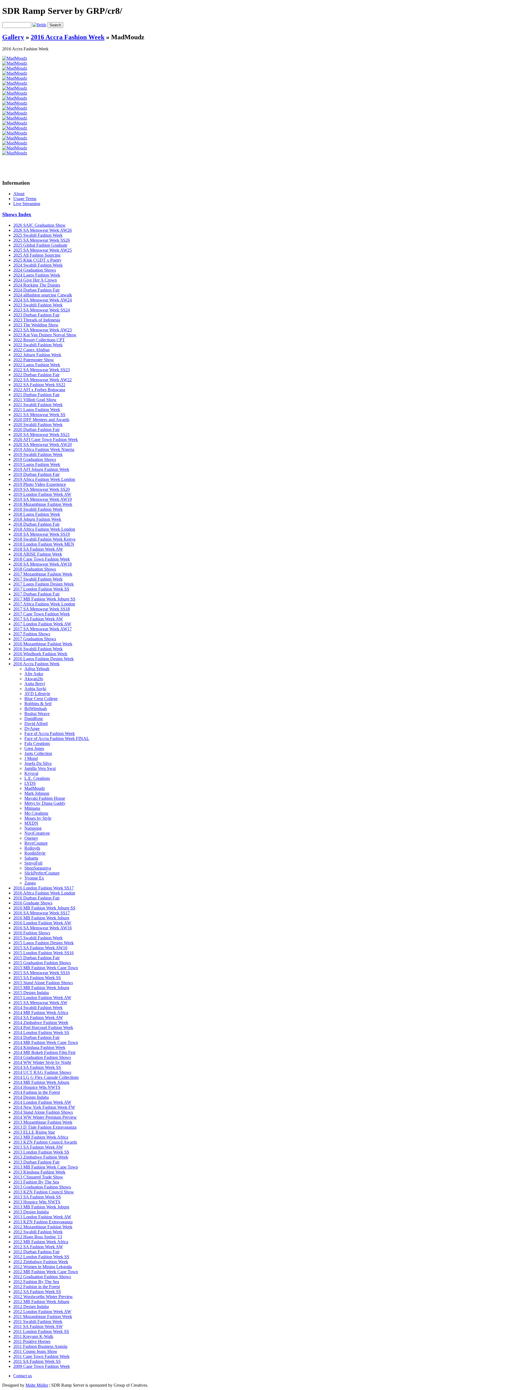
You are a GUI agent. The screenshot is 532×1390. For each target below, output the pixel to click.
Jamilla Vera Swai (40, 768)
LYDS (30, 783)
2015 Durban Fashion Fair (36, 957)
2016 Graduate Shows (32, 903)
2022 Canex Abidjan (31, 349)
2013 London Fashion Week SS (41, 1152)
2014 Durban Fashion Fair (36, 1037)
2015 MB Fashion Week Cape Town (45, 967)
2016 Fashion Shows (31, 932)
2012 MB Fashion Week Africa (40, 1241)
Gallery (13, 37)
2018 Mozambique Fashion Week (42, 504)
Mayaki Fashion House (44, 798)
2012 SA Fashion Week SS (37, 1291)
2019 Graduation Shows (34, 459)
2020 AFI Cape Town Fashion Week (45, 439)
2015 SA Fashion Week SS (37, 977)
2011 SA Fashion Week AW (38, 1326)
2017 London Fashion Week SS (41, 589)
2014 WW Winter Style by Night (42, 1062)
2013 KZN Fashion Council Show (43, 1192)
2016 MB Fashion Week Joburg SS (44, 908)
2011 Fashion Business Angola (40, 1346)
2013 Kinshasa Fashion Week (39, 1172)
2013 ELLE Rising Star (34, 1132)
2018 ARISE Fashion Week (37, 554)
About (18, 193)
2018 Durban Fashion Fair (36, 524)
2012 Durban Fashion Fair (36, 1251)
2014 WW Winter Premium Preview (45, 1117)
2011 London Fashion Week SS (41, 1331)
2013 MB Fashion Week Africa (40, 1137)
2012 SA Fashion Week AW (38, 1246)
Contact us (22, 1375)
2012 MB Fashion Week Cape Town (45, 1271)
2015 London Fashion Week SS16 (43, 952)
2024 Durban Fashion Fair (36, 290)
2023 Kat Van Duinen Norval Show (44, 334)
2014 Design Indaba (31, 1097)
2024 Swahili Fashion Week (38, 265)
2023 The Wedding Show (35, 325)
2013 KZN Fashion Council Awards (45, 1142)
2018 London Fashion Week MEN (43, 544)
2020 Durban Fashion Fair (36, 429)
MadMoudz (34, 788)
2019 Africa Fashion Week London (44, 479)
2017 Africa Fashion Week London (44, 604)
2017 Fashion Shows (31, 633)
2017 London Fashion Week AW (42, 623)
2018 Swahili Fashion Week (38, 509)
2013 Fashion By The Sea (36, 1182)
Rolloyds (32, 848)
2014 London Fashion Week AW (42, 1102)
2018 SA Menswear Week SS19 (41, 534)
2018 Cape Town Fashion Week (41, 559)
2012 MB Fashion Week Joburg (41, 1301)
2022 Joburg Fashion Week (37, 354)
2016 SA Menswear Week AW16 (42, 927)
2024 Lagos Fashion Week (36, 275)
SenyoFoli (33, 863)
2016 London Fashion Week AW (42, 922)
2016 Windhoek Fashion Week (40, 653)
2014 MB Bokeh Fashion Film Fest (44, 1052)
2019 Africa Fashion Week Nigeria (43, 449)
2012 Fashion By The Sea (36, 1281)
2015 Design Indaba (31, 992)
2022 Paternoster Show (33, 359)
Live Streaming (26, 203)
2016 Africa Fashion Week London (44, 893)
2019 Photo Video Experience (39, 484)
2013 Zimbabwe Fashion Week (40, 1157)
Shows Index (16, 214)
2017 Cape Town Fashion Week (41, 614)
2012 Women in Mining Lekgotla (42, 1266)
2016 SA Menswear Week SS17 (41, 913)
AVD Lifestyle (37, 693)
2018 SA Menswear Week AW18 (42, 564)
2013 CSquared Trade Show (38, 1177)
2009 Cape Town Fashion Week (41, 1366)
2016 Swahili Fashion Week (38, 648)
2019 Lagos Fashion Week (36, 464)
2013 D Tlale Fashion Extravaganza (44, 1127)
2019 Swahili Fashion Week (38, 454)
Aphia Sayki (35, 688)
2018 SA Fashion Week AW (38, 549)
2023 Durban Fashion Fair (36, 315)
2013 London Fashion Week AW (42, 1216)
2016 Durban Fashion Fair (36, 898)
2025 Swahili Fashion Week (38, 235)
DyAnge (32, 728)
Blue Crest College (41, 698)
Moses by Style (37, 818)
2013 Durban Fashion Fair (36, 1162)
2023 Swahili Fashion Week (38, 305)
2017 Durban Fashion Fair (36, 594)
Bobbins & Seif (38, 703)
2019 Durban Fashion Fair (36, 474)
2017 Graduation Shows (34, 638)
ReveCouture (36, 843)
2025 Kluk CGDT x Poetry (37, 260)
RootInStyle (34, 853)
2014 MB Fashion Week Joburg (41, 1082)
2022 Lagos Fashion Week (36, 364)
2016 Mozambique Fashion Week (42, 643)
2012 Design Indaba (31, 1306)
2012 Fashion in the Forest (36, 1286)
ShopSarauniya (37, 868)
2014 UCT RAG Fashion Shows (42, 1072)
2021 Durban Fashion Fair (36, 394)
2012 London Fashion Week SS (41, 1256)
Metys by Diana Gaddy (44, 803)
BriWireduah (35, 708)
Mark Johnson (36, 793)
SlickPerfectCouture (42, 873)
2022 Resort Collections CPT (39, 339)
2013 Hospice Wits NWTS (36, 1202)
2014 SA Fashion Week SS (37, 1067)
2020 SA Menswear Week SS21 (41, 434)
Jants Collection (38, 753)
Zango (30, 883)
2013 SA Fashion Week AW (38, 1147)
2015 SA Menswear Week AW (40, 1002)
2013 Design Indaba (31, 1212)
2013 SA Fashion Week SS (37, 1197)
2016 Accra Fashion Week (67, 37)
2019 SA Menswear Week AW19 (42, 499)
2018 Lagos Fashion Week (36, 514)
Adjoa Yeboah (36, 668)
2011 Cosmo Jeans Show (35, 1351)
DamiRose (33, 718)
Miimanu (32, 808)
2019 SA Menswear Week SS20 (41, 489)
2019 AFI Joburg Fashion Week (41, 469)
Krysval (31, 773)
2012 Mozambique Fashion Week (42, 1226)
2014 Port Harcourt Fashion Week (43, 1027)
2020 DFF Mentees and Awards (41, 419)
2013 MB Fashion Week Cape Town (45, 1167)
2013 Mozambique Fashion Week (42, 1122)
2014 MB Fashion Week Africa (40, 1012)
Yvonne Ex (34, 878)
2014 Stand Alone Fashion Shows (43, 1112)
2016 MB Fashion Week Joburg (41, 918)
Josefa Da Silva (38, 763)
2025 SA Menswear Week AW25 (42, 250)
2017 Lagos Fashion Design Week (43, 584)
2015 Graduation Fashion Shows (42, 962)
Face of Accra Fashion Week (49, 733)
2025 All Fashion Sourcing (36, 255)
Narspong (33, 828)
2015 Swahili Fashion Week (38, 937)
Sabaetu (31, 858)
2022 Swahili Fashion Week (38, 344)
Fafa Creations (37, 743)
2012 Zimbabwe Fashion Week (40, 1261)
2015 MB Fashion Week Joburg (41, 987)
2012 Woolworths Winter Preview (43, 1296)
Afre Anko (33, 673)
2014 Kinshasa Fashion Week (39, 1047)
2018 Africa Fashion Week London (44, 529)
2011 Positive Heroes (31, 1341)
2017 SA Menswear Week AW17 (42, 628)
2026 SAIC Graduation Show (39, 225)
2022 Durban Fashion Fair (36, 374)
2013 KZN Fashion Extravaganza (43, 1221)
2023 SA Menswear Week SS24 (41, 310)
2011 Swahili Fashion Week (37, 1321)
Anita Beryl (34, 683)
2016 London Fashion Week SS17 (43, 888)
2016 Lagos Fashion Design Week (43, 658)
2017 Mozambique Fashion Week (42, 574)
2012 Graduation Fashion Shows (42, 1276)
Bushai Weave (37, 713)
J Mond (31, 758)
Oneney (31, 838)
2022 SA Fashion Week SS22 (39, 384)
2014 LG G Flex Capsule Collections (46, 1077)
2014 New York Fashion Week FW (44, 1107)
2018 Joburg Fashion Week (37, 519)
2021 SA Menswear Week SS (39, 414)
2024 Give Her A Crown (35, 280)
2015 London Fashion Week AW (42, 997)
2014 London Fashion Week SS (41, 1032)
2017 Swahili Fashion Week (38, 579)
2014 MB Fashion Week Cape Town (45, 1042)
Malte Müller (36, 1385)
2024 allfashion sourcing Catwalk (42, 295)
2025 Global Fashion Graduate (40, 245)
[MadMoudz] (14, 58)
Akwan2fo (33, 678)
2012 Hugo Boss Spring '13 (37, 1236)
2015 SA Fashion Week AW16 (40, 947)
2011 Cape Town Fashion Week (41, 1356)
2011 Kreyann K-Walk (33, 1336)
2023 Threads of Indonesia (36, 320)
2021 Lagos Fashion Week (36, 409)
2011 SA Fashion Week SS (37, 1361)
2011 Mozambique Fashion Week (42, 1316)
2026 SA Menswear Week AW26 (42, 230)
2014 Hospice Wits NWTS (36, 1087)
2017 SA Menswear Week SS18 (41, 609)
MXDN (31, 823)
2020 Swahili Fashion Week (38, 424)
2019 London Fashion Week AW (42, 494)
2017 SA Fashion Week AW (38, 619)
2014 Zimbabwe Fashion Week (40, 1022)
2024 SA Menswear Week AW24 (42, 300)
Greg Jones (34, 748)
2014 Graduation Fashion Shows (42, 1057)
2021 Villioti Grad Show (35, 399)
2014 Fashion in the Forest (36, 1092)
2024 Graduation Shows (34, 270)
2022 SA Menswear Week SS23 (41, 369)
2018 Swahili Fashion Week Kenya (44, 539)
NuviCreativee (37, 833)
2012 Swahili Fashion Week (38, 1231)
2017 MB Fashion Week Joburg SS (44, 599)
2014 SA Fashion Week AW (38, 1017)
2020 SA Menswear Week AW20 (42, 444)
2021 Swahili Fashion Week (38, 404)
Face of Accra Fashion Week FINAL (56, 738)
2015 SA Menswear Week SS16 (41, 972)
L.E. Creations (37, 778)
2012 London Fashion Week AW (42, 1311)
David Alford (36, 723)
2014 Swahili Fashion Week (38, 1007)
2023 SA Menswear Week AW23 (42, 329)
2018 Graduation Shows (34, 569)
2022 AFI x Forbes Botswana (39, 389)
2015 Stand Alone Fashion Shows (43, 982)
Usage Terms (24, 198)
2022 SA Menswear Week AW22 (42, 379)
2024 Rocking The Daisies (36, 285)
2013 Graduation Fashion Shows (42, 1187)
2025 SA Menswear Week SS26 (41, 240)
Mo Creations (36, 813)
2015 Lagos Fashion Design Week (43, 942)
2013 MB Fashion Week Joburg (41, 1207)
